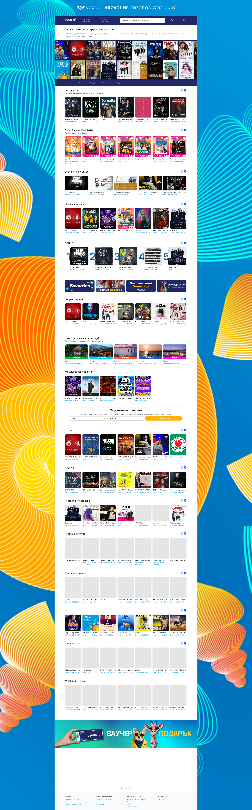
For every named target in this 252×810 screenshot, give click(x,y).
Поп (67, 610)
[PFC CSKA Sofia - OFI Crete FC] (78, 50)
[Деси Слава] (140, 69)
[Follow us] (172, 286)
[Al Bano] (186, 50)
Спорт (81, 83)
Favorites (161, 799)
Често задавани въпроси (136, 799)
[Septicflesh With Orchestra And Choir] (170, 50)
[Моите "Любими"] (178, 20)
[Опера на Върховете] (109, 69)
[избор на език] (172, 20)
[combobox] (140, 20)
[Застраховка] (141, 286)
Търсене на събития (163, 418)
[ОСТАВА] (109, 50)
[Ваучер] (110, 286)
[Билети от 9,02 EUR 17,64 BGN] (62, 69)
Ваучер (120, 83)
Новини (129, 802)
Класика (70, 467)
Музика (69, 83)
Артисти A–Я (132, 807)
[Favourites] (79, 286)
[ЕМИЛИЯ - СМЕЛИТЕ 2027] (155, 69)
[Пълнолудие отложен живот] (93, 69)
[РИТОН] (140, 50)
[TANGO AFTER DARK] (124, 50)
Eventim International (73, 804)
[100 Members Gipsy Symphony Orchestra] (124, 69)
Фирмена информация (73, 799)
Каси (128, 804)
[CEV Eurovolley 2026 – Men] (62, 50)
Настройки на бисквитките (106, 802)
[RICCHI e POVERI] (78, 69)
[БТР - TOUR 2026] (186, 69)
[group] (126, 734)
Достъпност (100, 804)
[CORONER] (170, 69)
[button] (88, 59)
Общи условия (70, 802)
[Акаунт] (184, 20)
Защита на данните (103, 799)
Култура (93, 83)
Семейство (106, 83)
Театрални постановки (78, 500)
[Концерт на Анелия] (155, 50)
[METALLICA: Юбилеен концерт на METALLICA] (93, 50)
